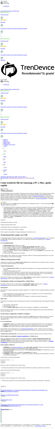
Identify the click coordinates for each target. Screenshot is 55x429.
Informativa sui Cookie (24, 404)
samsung (5, 178)
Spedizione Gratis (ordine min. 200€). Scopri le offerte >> (14, 176)
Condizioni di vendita (5, 404)
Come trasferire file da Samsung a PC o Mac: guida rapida (21, 178)
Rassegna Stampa (22, 390)
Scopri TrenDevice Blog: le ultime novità (10, 11)
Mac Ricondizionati (14, 391)
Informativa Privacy (14, 404)
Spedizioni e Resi (8, 399)
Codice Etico (33, 404)
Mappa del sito (42, 426)
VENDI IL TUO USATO (9, 144)
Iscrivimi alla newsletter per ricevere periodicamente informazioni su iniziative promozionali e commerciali (26, 367)
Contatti (5, 145)
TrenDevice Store (5, 395)
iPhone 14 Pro (6, 142)
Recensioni (7, 391)
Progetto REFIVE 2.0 (16, 406)
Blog (2, 178)
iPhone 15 (5, 140)
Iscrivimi (3, 362)
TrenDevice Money (37, 390)
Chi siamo (3, 390)
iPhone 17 (5, 139)
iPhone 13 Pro (6, 143)
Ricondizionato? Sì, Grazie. (11, 390)
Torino (13, 395)
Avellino (17, 395)
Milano (10, 395)
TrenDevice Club (29, 390)
